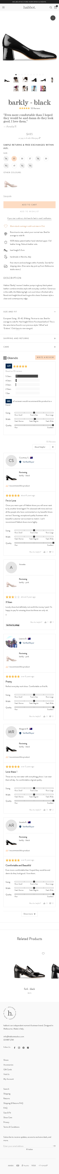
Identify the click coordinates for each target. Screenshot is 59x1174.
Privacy (6, 1122)
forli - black (29, 989)
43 (30, 165)
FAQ (5, 1107)
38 (38, 158)
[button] (3, 7)
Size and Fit (10, 311)
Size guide (7, 196)
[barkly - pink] (10, 176)
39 (46, 158)
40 (6, 165)
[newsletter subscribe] (54, 1146)
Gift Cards (7, 1069)
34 (6, 158)
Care (6, 347)
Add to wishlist (29, 211)
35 (14, 158)
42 (22, 165)
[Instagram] (19, 1047)
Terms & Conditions (11, 1126)
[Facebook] (15, 1047)
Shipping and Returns (16, 338)
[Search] (50, 7)
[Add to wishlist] (43, 953)
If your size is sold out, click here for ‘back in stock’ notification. (29, 218)
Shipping (6, 1093)
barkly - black (24, 475)
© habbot (29, 1149)
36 (22, 158)
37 (30, 158)
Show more (28, 913)
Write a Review (45, 357)
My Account (8, 1079)
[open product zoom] (52, 17)
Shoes (5, 1060)
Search (6, 1088)
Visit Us (6, 1074)
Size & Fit (7, 1112)
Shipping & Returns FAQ (13, 1103)
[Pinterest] (23, 1047)
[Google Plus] (28, 1047)
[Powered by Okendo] (10, 358)
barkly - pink (24, 582)
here (18, 328)
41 (14, 165)
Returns (6, 1098)
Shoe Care (7, 1117)
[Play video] (25, 80)
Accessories (8, 1064)
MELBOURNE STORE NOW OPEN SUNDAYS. (29, 2)
